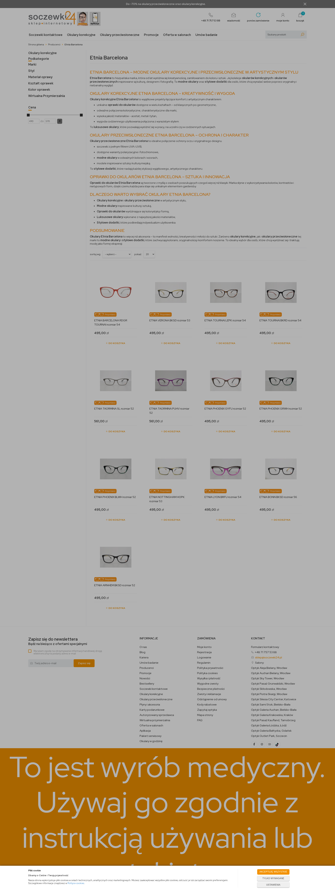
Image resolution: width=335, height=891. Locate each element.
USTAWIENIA (273, 885)
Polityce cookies (76, 883)
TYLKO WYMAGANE (273, 878)
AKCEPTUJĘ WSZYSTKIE (273, 871)
